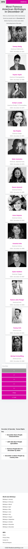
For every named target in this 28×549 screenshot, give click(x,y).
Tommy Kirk (17, 328)
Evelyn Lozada (17, 103)
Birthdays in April (7, 506)
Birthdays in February (8, 501)
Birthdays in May (7, 509)
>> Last (14, 397)
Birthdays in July (7, 514)
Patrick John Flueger (17, 300)
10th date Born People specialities (14, 442)
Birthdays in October (8, 521)
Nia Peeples (17, 131)
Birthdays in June (7, 511)
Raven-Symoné (17, 187)
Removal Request (7, 542)
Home (4, 535)
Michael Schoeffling (17, 356)
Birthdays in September (8, 519)
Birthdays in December (8, 526)
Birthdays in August (7, 516)
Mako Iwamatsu (17, 159)
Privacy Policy (6, 537)
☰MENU (23, 2)
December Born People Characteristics (14, 435)
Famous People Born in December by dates (14, 449)
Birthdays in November (8, 524)
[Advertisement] (14, 414)
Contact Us (5, 540)
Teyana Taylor (17, 74)
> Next (14, 392)
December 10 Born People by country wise (14, 456)
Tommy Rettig (17, 46)
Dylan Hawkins (17, 271)
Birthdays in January (8, 499)
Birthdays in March (7, 504)
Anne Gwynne (17, 215)
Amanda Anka (17, 243)
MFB (3, 2)
